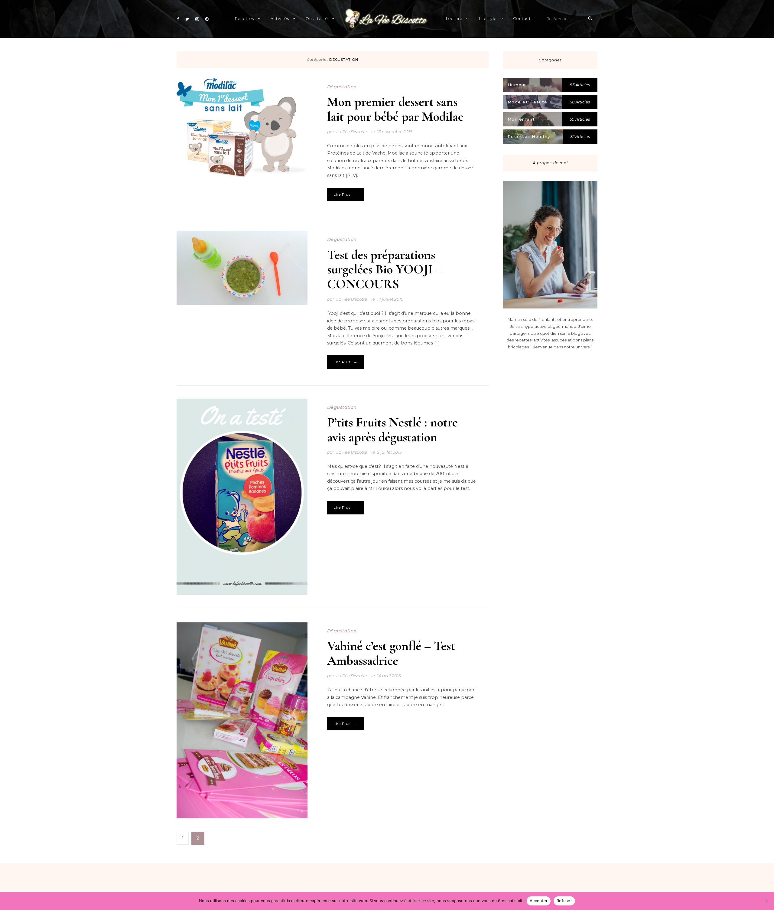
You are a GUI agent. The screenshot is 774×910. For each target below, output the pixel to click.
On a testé (316, 18)
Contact (522, 18)
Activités (280, 18)
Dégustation (342, 87)
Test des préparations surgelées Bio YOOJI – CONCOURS (384, 269)
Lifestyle (488, 18)
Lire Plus (345, 194)
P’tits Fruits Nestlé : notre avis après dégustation (392, 429)
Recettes (244, 18)
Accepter (539, 900)
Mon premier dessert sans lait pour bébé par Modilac (395, 109)
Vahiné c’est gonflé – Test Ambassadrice (391, 653)
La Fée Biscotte (351, 131)
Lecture (454, 18)
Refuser (564, 900)
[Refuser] (766, 901)
